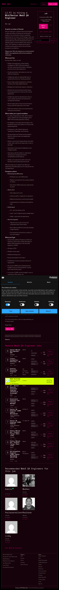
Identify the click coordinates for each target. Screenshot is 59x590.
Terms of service (42, 571)
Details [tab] (29, 282)
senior (21, 335)
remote (26, 335)
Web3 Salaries (6, 558)
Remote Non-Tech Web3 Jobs (10, 556)
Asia (22, 556)
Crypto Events (41, 573)
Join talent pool (46, 32)
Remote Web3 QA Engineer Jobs (23, 345)
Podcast (40, 575)
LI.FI (46, 13)
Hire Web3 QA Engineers (13, 548)
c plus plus (33, 353)
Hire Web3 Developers (8, 567)
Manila (24, 451)
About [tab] (49, 282)
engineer (7, 335)
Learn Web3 (6, 565)
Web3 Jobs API (42, 577)
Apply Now (9, 329)
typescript (38, 335)
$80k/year (25, 515)
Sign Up (40, 583)
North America (24, 564)
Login (44, 4)
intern (32, 359)
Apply (50, 351)
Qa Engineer (7, 493)
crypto (32, 403)
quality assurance (15, 335)
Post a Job (53, 4)
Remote (7, 339)
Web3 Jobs (6, 4)
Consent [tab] (10, 282)
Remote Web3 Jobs (7, 554)
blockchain (31, 335)
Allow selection (29, 311)
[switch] (22, 304)
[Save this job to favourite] (51, 26)
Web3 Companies (42, 560)
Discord (40, 566)
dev (32, 369)
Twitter (40, 564)
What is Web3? (42, 556)
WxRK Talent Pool (42, 562)
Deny (10, 311)
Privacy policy (41, 579)
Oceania (23, 562)
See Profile (7, 495)
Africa (22, 560)
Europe (22, 558)
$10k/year (7, 515)
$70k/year (25, 492)
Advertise (40, 568)
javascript (33, 374)
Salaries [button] (33, 4)
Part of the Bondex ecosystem (36, 587)
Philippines (26, 453)
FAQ (39, 558)
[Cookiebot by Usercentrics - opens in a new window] (50, 278)
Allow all (48, 311)
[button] (11, 4)
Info (49, 381)
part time (33, 432)
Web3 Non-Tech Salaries (9, 561)
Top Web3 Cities (7, 563)
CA (23, 372)
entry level (33, 361)
